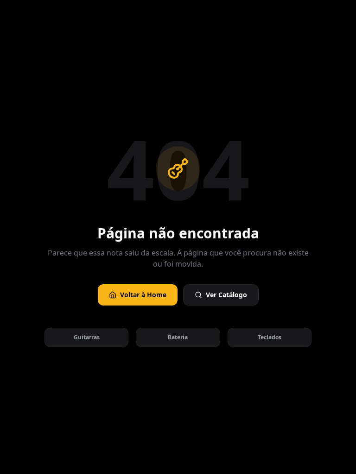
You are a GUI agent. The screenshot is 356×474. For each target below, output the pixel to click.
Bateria (178, 337)
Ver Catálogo (226, 294)
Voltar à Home (143, 294)
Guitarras (87, 337)
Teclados (269, 337)
